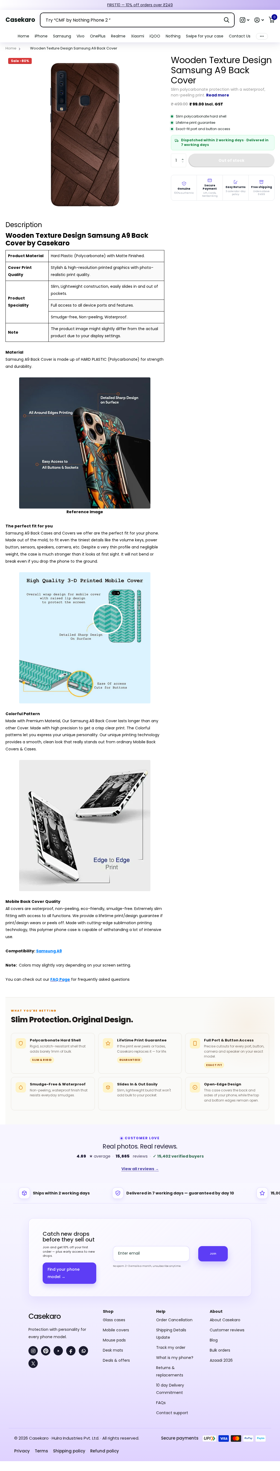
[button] (245, 20)
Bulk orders (220, 1350)
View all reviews (140, 1168)
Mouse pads (114, 1340)
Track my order (170, 1347)
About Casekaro (225, 1320)
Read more (217, 95)
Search (226, 20)
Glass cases (114, 1320)
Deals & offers (116, 1360)
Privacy (22, 1451)
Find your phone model (64, 1273)
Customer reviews (227, 1330)
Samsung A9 (49, 951)
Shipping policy (69, 1451)
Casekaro (44, 1316)
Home (23, 36)
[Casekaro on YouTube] (58, 1350)
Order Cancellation (174, 1320)
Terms (41, 1451)
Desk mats (113, 1350)
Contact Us (239, 36)
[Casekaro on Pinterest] (45, 1350)
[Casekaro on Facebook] (70, 1350)
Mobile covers (116, 1330)
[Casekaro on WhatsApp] (83, 1350)
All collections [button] (41, 36)
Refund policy (104, 1451)
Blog (214, 1340)
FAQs (161, 1402)
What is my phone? (174, 1357)
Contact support (172, 1413)
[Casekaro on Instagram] (33, 1350)
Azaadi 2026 (221, 1360)
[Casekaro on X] (33, 1363)
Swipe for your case (204, 36)
